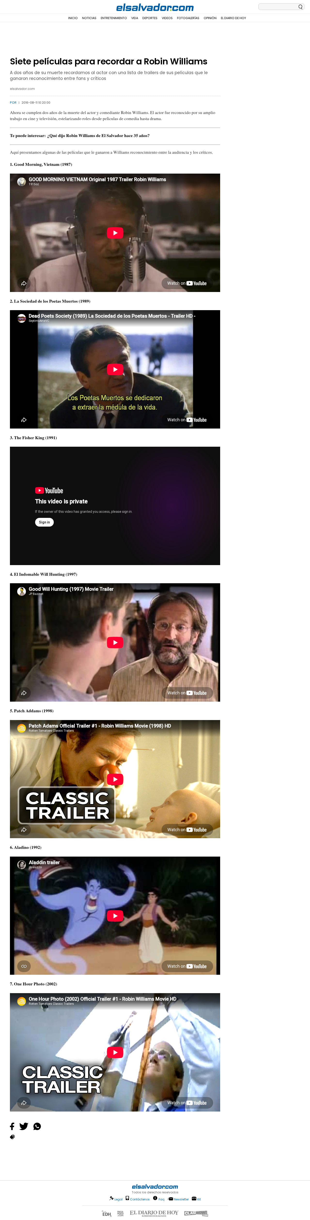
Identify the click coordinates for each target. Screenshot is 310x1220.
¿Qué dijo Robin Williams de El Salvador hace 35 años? (98, 135)
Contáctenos (140, 1199)
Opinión (210, 18)
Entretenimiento (114, 18)
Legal (119, 1199)
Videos (167, 18)
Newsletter (181, 1199)
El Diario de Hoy (233, 18)
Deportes (149, 18)
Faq (161, 1199)
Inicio (73, 18)
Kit (199, 1199)
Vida (134, 18)
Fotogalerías (188, 18)
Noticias (89, 18)
